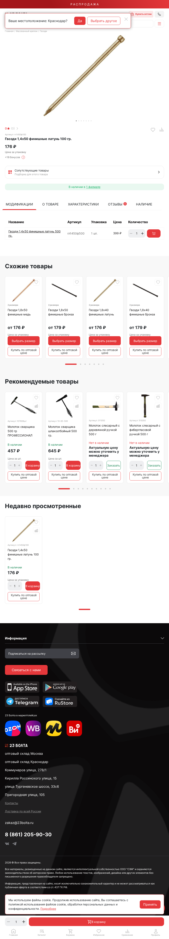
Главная (9, 31)
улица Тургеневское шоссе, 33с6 (32, 786)
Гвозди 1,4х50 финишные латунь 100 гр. (23, 554)
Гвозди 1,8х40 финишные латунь (101, 312)
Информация (16, 638)
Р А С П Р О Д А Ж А (84, 4)
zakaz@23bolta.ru (19, 823)
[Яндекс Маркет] (54, 728)
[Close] (126, 19)
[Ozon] (13, 728)
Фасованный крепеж (27, 31)
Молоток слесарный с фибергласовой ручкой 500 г (144, 430)
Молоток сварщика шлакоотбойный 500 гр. (62, 431)
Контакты (11, 803)
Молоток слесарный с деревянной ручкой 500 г (104, 430)
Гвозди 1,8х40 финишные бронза (142, 312)
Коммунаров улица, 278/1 (25, 770)
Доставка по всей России (23, 811)
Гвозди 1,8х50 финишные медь (19, 312)
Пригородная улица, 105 (25, 795)
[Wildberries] (33, 728)
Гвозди (43, 31)
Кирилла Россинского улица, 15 (31, 778)
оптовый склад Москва (24, 753)
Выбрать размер (23, 341)
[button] (41, 932)
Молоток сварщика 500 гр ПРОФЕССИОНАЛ (21, 431)
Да (80, 21)
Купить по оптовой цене (23, 351)
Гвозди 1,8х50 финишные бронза (61, 312)
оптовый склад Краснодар (26, 762)
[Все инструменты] (74, 728)
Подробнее (48, 908)
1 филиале (93, 187)
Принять (150, 904)
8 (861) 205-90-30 (28, 835)
